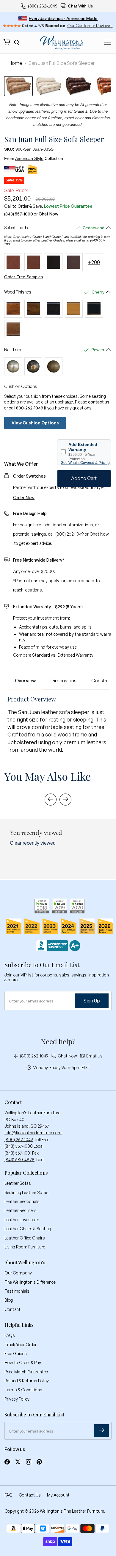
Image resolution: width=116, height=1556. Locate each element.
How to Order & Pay (22, 1362)
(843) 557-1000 (18, 214)
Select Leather (17, 227)
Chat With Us (80, 6)
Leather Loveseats (21, 1219)
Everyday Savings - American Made (63, 18)
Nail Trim (12, 349)
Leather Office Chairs (24, 1237)
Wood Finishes (17, 292)
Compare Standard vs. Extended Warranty (53, 655)
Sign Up (92, 1001)
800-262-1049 (29, 407)
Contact (12, 1309)
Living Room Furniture (24, 1246)
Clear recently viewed (33, 843)
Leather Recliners (20, 1210)
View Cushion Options (35, 422)
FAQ (8, 1494)
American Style (29, 158)
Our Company (18, 1272)
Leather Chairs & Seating (27, 1228)
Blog (8, 1300)
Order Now (24, 497)
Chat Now (48, 214)
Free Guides (15, 1353)
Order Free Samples (23, 276)
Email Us (94, 1056)
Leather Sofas (17, 1183)
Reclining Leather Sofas (26, 1192)
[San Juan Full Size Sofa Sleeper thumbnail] (18, 86)
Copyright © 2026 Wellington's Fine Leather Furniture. (54, 1511)
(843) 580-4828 (19, 1159)
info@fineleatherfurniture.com (33, 1132)
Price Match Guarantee (26, 1371)
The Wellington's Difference (30, 1282)
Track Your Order (20, 1344)
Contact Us (30, 1494)
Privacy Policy (16, 1398)
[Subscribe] (101, 1430)
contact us (98, 401)
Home (15, 63)
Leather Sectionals (22, 1201)
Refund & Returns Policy (26, 1380)
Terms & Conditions (23, 1389)
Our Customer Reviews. (90, 25)
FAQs (9, 1335)
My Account (58, 1494)
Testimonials (16, 1291)
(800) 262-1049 (42, 6)
